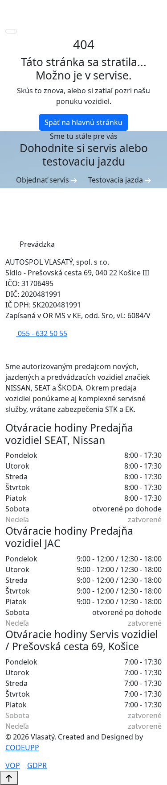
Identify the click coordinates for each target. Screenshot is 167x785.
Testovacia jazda (116, 180)
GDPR (37, 765)
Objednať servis (43, 180)
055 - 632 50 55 (41, 333)
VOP (12, 765)
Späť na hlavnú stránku (83, 122)
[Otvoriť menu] (11, 31)
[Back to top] (9, 778)
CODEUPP (22, 747)
